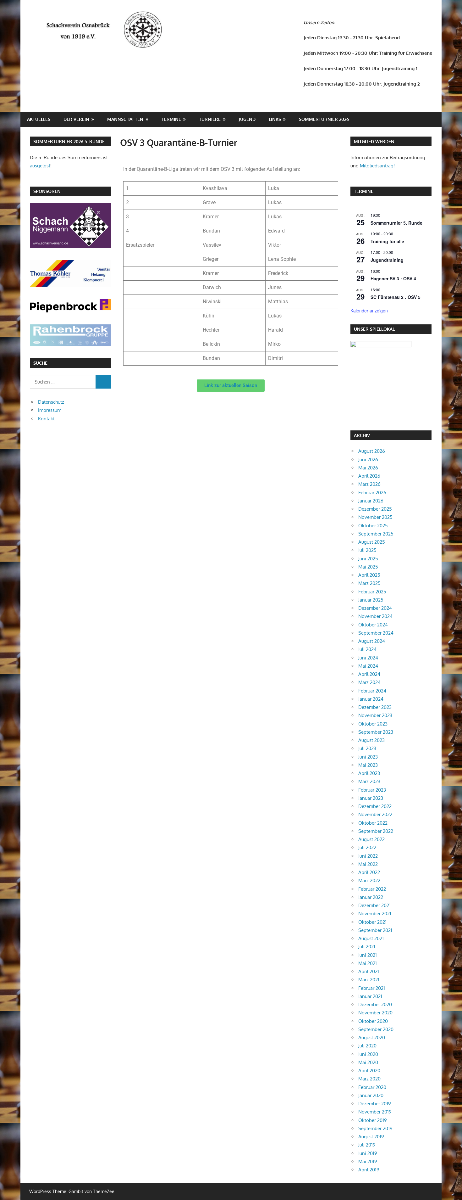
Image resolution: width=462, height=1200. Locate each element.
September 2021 (375, 930)
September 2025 (375, 534)
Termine (171, 119)
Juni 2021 (367, 955)
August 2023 (371, 740)
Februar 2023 (372, 790)
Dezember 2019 (374, 1104)
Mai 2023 (368, 765)
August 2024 (371, 641)
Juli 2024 (367, 649)
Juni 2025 (368, 559)
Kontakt (46, 419)
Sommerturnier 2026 (324, 119)
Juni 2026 (368, 460)
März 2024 (369, 682)
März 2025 (369, 583)
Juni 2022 (368, 856)
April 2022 (369, 872)
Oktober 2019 (372, 1120)
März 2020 (369, 1079)
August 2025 (371, 542)
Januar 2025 (370, 600)
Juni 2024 (368, 658)
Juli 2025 (367, 550)
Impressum (49, 410)
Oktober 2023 (373, 724)
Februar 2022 (372, 889)
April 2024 (369, 674)
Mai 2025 (368, 567)
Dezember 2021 (374, 905)
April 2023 (369, 773)
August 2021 (371, 938)
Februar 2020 (372, 1087)
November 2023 (375, 715)
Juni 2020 (368, 1054)
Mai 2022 (368, 864)
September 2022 (375, 831)
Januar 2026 (370, 501)
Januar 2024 (370, 699)
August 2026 (371, 451)
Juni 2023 (368, 757)
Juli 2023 (367, 748)
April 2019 (368, 1170)
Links (275, 119)
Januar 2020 (370, 1095)
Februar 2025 (372, 592)
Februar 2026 (372, 493)
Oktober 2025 (373, 526)
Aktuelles (38, 119)
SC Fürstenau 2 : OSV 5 (396, 297)
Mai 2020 (368, 1062)
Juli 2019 (367, 1145)
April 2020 (369, 1071)
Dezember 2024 (375, 608)
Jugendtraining (387, 260)
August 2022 (371, 839)
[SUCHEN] (103, 382)
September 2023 (375, 732)
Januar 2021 (370, 996)
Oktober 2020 (373, 1021)
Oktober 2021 (372, 922)
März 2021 (368, 980)
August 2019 (371, 1137)
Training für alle (387, 241)
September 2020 (375, 1029)
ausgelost (40, 166)
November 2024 (375, 616)
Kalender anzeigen (369, 310)
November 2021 (374, 914)
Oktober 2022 (373, 823)
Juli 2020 (367, 1046)
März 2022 (369, 880)
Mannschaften (125, 119)
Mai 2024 (368, 666)
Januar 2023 (370, 798)
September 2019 (375, 1128)
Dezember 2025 (375, 509)
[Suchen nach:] (63, 382)
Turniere (210, 119)
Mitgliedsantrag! (377, 166)
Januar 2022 (370, 897)
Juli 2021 (366, 947)
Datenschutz (51, 402)
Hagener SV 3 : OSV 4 (393, 278)
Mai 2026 (368, 468)
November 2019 (375, 1112)
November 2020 (375, 1013)
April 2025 (369, 575)
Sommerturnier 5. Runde (396, 223)
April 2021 (368, 971)
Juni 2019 (367, 1153)
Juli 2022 (367, 847)
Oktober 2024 (373, 625)
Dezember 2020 (375, 1004)
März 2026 (369, 484)
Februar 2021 (371, 988)
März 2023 (369, 781)
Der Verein (76, 119)
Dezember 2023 (375, 707)
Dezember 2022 (375, 806)
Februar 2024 (372, 691)
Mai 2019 (367, 1161)
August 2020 (371, 1037)
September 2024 (375, 633)
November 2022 (375, 814)
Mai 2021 (367, 963)
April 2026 (369, 476)
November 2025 (375, 517)
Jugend (247, 119)
